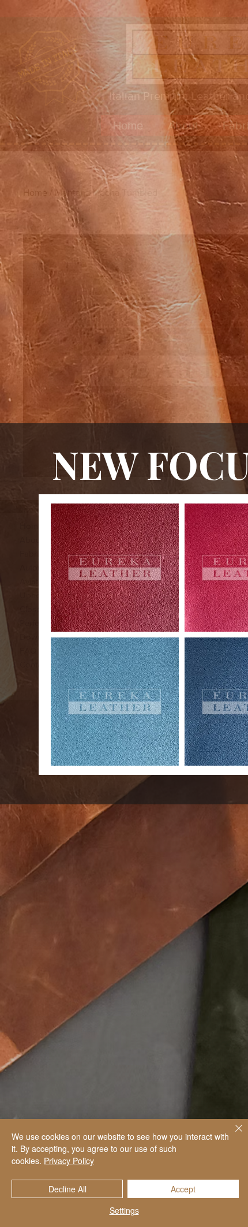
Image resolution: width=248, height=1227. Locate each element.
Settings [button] (124, 1210)
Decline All (67, 1189)
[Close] (232, 1135)
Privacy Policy (69, 1160)
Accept (183, 1189)
